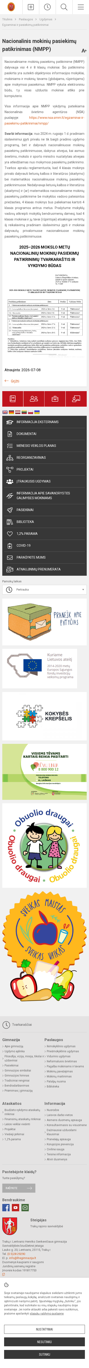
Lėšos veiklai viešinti (17, 1124)
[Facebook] (6, 1207)
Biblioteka (25, 522)
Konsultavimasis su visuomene (67, 1125)
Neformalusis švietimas (62, 1061)
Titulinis (7, 19)
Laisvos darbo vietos (60, 1115)
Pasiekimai (25, 510)
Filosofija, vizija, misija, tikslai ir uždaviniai (24, 1058)
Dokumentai (26, 434)
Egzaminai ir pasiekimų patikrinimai (25, 25)
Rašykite (11, 1188)
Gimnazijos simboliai (18, 1070)
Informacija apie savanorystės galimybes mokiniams (43, 495)
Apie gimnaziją (14, 1046)
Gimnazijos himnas (17, 1075)
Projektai (25, 469)
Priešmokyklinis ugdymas (63, 1051)
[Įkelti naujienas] (31, 7)
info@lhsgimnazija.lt (22, 1258)
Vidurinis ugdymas (59, 1056)
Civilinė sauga (55, 1149)
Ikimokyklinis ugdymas (61, 1046)
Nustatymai (44, 1329)
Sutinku (44, 1354)
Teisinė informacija (59, 1154)
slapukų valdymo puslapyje (47, 1313)
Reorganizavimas (31, 457)
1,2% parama (27, 534)
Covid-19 (24, 545)
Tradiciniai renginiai (17, 1080)
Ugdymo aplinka (15, 1051)
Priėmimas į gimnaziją (19, 1090)
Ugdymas (46, 19)
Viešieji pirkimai (14, 1134)
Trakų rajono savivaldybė (46, 1226)
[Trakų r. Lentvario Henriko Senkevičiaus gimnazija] (11, 6)
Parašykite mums (31, 557)
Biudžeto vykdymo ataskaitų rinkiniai (22, 1112)
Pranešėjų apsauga (59, 1139)
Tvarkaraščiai (21, 1025)
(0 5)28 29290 (16, 1254)
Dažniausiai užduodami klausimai (61, 1132)
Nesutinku (44, 1342)
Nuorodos (53, 1110)
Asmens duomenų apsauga (64, 1120)
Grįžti (15, 381)
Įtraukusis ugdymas (34, 481)
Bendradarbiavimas (17, 1085)
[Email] (25, 1207)
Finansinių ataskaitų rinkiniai (23, 1119)
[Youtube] (15, 1207)
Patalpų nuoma (56, 1081)
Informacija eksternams (38, 422)
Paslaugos (26, 19)
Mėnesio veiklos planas (36, 446)
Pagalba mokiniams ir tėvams (65, 1066)
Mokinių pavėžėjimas (60, 1071)
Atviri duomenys (57, 1159)
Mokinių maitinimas (59, 1076)
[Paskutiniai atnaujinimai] (47, 7)
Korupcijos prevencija (60, 1144)
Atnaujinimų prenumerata (39, 569)
